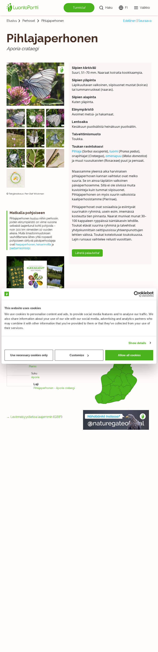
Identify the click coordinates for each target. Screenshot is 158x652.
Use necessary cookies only (29, 355)
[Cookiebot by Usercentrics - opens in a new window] (137, 294)
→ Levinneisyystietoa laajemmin (29, 417)
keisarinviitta (43, 244)
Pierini (32, 366)
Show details (137, 342)
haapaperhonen (25, 244)
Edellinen (129, 21)
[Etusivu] (23, 7)
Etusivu (12, 21)
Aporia (35, 377)
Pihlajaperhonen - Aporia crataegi (54, 388)
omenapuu (114, 156)
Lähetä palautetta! (87, 253)
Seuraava (144, 21)
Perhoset (28, 20)
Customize (77, 355)
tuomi (113, 151)
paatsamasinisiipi (20, 248)
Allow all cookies (129, 355)
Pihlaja (77, 151)
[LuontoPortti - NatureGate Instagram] (116, 420)
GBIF (57, 417)
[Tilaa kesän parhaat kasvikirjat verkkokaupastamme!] (35, 286)
